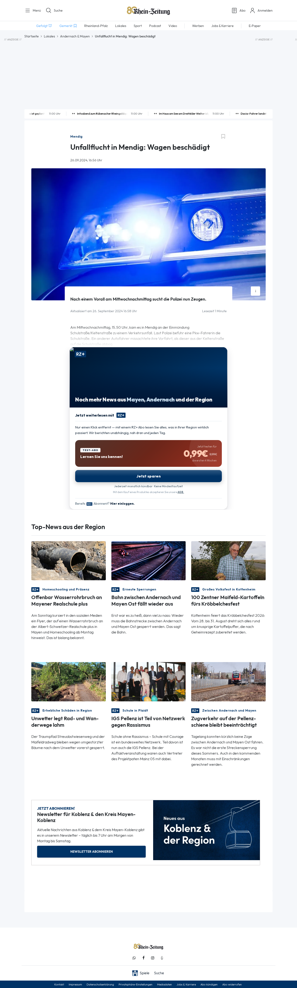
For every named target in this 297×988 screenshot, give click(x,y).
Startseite (31, 36)
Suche (58, 10)
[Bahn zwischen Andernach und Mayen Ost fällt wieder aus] (148, 560)
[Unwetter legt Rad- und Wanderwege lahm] (68, 681)
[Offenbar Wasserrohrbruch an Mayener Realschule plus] (68, 560)
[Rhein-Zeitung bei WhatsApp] (134, 957)
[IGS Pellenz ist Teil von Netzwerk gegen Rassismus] (148, 681)
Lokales (49, 36)
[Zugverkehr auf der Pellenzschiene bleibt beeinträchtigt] (228, 681)
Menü (36, 10)
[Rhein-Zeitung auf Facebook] (143, 957)
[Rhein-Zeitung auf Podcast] (162, 957)
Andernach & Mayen (75, 36)
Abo (242, 10)
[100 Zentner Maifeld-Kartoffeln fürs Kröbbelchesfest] (228, 560)
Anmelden (265, 10)
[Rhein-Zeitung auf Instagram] (152, 957)
